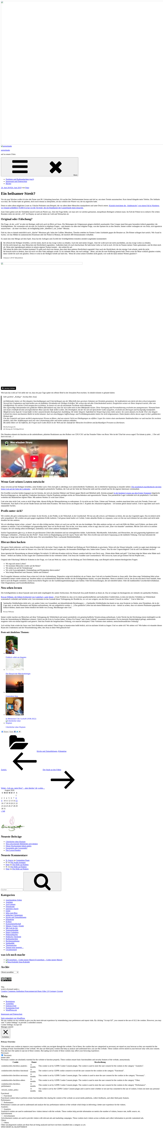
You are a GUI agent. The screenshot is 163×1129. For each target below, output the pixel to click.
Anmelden (10, 1004)
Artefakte (9, 902)
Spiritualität (10, 943)
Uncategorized (11, 950)
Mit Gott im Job (12, 928)
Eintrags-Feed (11, 1006)
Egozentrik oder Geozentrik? (16, 848)
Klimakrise (62, 751)
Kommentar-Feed (12, 1008)
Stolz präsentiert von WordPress (13, 1018)
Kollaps (9, 922)
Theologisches (11, 945)
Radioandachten (12, 939)
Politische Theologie (13, 937)
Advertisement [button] (6, 1113)
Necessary (8, 1055)
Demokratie (10, 906)
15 (17, 801)
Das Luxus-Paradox (13, 850)
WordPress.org (11, 1010)
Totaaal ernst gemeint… (15, 947)
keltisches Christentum (14, 915)
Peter (27, 188)
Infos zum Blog (11, 913)
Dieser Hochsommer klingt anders (18, 846)
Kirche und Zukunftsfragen (47, 751)
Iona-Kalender (24, 962)
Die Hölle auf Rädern (20, 865)
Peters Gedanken (12, 932)
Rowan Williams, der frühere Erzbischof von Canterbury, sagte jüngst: (27, 597)
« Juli (3, 811)
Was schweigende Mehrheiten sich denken (22, 844)
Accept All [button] (17, 1025)
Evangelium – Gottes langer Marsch (48, 960)
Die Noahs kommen (18, 862)
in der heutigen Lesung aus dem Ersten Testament (132, 493)
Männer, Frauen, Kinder (15, 926)
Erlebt (8, 911)
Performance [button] (6, 1100)
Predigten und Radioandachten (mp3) (20, 179)
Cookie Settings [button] (7, 1025)
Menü (75, 175)
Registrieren (10, 1001)
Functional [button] (5, 1093)
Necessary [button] (5, 1053)
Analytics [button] (4, 1107)
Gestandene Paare (22, 860)
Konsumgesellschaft (13, 924)
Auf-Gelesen (10, 904)
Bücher (8, 184)
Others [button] (3, 1120)
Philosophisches (12, 935)
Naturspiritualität (12, 930)
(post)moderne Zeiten (14, 900)
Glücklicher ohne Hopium (15, 842)
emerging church (12, 909)
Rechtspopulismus (12, 941)
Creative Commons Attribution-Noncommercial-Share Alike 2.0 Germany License (32, 991)
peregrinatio (5, 150)
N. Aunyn (9, 860)
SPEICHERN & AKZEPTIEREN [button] (14, 1127)
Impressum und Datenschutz (16, 181)
